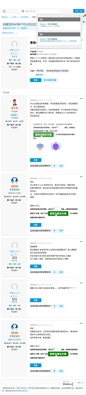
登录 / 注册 (79, 11)
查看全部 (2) (40, 75)
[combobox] (40, 11)
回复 (36, 80)
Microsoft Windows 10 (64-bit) (57, 71)
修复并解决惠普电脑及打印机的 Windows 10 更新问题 (58, 41)
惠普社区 (5, 17)
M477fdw (40, 71)
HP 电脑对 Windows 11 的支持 (50, 26)
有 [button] (54, 166)
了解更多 (23, 28)
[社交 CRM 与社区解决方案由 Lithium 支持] (68, 383)
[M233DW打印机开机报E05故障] (14, 32)
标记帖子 (14, 70)
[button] (81, 98)
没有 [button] (61, 166)
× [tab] (79, 16)
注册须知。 (25, 391)
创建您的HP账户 (9, 28)
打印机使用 (24, 17)
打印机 (14, 17)
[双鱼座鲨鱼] (14, 180)
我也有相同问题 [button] (50, 80)
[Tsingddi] (14, 102)
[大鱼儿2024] (14, 44)
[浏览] (3, 11)
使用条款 (16, 391)
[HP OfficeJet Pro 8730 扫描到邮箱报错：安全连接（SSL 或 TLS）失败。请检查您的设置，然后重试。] (16, 32)
